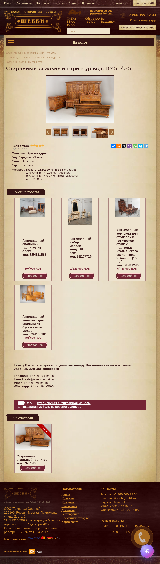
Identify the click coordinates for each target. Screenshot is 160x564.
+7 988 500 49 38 (141, 14)
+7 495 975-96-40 (41, 375)
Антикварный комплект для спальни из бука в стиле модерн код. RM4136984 (34, 325)
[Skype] (140, 146)
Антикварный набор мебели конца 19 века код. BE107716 (80, 247)
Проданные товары (75, 518)
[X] (124, 146)
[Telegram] (146, 146)
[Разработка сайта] (35, 551)
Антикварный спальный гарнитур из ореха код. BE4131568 (34, 247)
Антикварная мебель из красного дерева (49, 406)
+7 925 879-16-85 (120, 505)
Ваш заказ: (144, 3)
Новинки (88, 3)
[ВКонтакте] (113, 146)
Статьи (103, 3)
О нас (8, 3)
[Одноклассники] (118, 146)
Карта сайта (70, 521)
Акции (73, 3)
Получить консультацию (137, 27)
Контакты (119, 3)
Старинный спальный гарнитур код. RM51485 (32, 460)
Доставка (42, 3)
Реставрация (70, 514)
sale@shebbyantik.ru (39, 379)
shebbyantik (117, 502)
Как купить (24, 3)
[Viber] (129, 146)
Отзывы (58, 3)
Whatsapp (148, 20)
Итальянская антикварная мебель (63, 403)
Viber (134, 20)
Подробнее (35, 275)
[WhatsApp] (135, 146)
